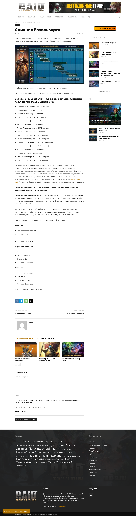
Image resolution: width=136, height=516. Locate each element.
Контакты (93, 460)
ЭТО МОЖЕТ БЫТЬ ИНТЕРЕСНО (27, 338)
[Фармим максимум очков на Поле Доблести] (93, 138)
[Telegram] (21, 301)
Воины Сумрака (62, 442)
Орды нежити (59, 452)
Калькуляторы (72, 17)
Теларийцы (24, 462)
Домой (17, 22)
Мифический (66, 449)
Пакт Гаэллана (51, 456)
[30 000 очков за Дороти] (105, 114)
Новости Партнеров (97, 470)
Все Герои (93, 457)
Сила (68, 459)
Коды (83, 17)
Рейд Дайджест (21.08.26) (110, 81)
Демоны (44, 445)
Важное (92, 463)
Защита (70, 445)
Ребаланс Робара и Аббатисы (22, 359)
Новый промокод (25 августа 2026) (47, 359)
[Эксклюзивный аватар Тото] (73, 349)
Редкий (38, 459)
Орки (69, 452)
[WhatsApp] (26, 301)
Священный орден (54, 459)
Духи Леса (59, 445)
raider (19, 34)
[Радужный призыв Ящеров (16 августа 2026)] (93, 131)
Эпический (64, 462)
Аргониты (18, 442)
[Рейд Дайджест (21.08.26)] (94, 84)
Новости (21, 17)
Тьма (51, 462)
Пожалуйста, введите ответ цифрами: (30, 407)
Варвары (49, 442)
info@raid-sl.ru (62, 506)
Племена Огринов (71, 456)
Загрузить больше (104, 91)
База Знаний (32, 17)
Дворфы (35, 445)
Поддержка (24, 459)
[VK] (17, 301)
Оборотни (46, 452)
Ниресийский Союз (28, 452)
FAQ (89, 17)
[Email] (31, 301)
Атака (27, 441)
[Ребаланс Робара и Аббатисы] (26, 349)
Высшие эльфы (23, 445)
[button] (118, 17)
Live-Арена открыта (75, 313)
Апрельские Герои (23, 313)
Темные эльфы (40, 463)
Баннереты (38, 442)
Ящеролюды (21, 466)
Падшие (34, 456)
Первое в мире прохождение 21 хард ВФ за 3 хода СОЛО (110, 73)
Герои (49, 17)
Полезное (93, 473)
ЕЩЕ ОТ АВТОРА (47, 338)
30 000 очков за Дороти (101, 120)
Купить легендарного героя (16, 511)
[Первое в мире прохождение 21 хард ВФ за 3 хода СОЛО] (94, 73)
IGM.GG (92, 442)
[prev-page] (16, 364)
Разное (92, 476)
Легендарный (39, 449)
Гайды (42, 17)
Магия (55, 449)
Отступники (21, 456)
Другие (92, 466)
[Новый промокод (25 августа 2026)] (49, 349)
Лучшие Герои (59, 17)
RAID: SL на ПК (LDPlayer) (105, 28)
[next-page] (19, 364)
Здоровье (21, 449)
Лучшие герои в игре (98, 445)
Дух (51, 445)
